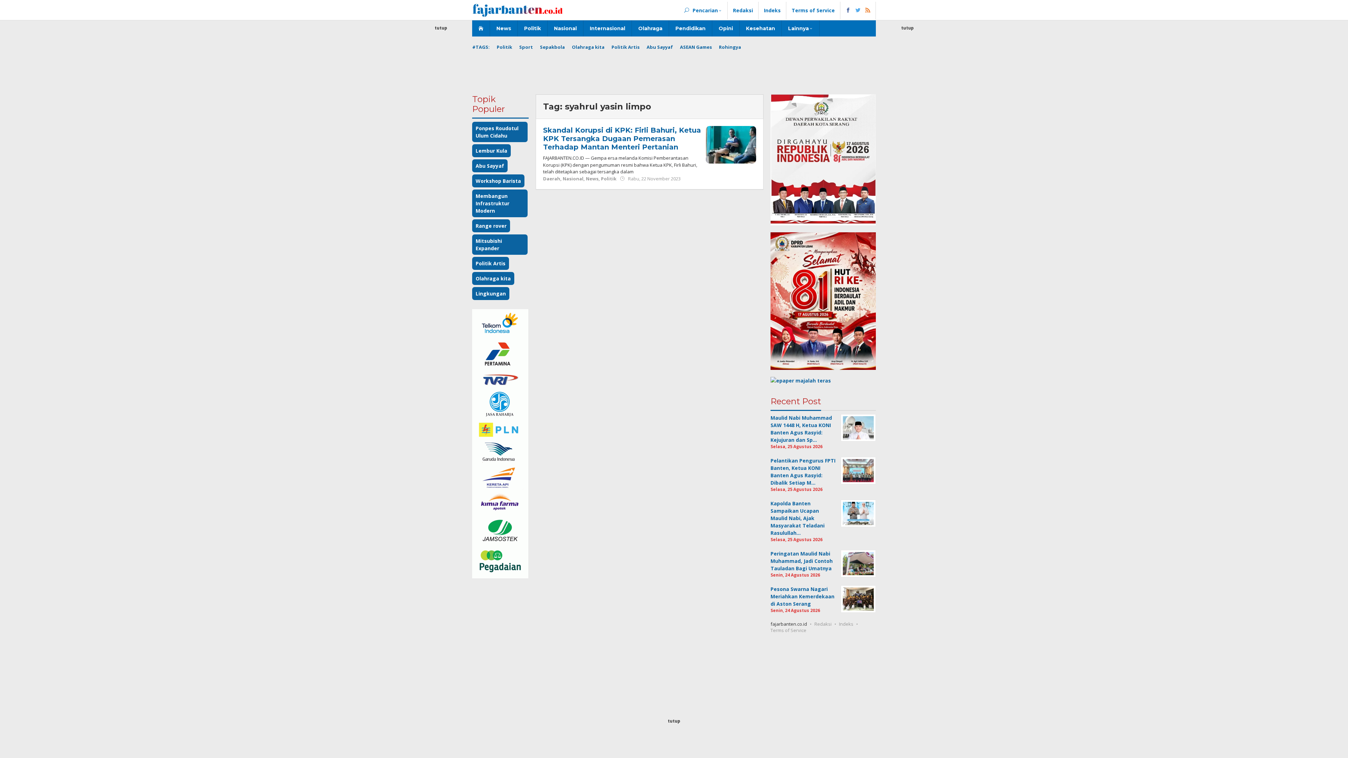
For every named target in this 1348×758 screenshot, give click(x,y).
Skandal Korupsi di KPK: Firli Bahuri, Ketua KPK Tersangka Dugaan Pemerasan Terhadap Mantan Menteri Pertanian (622, 138)
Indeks (846, 624)
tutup (441, 28)
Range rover (491, 225)
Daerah (551, 178)
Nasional (573, 178)
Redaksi (823, 624)
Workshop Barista (498, 181)
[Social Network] (858, 10)
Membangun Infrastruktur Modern (492, 203)
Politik (608, 178)
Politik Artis (490, 263)
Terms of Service (788, 630)
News (592, 178)
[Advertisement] (441, 137)
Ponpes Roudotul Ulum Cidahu (497, 132)
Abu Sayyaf (490, 165)
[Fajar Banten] (517, 10)
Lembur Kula (491, 150)
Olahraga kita (493, 278)
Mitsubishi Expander (489, 245)
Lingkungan (491, 293)
